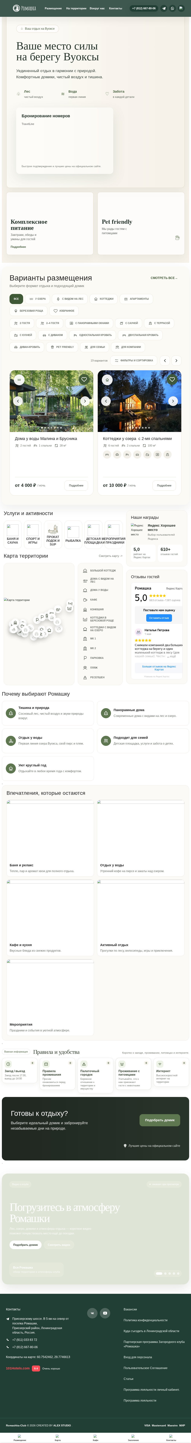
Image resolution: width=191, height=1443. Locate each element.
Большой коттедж (103, 570)
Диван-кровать (30, 347)
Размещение (53, 8)
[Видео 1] (159, 1273)
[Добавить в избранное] (84, 379)
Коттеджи (106, 298)
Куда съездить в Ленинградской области (151, 1331)
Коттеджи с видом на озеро (103, 629)
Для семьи (97, 347)
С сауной (131, 323)
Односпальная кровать (95, 335)
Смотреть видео (59, 1244)
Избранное (67, 310)
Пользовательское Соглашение (145, 1368)
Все (16, 298)
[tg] (163, 8)
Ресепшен (97, 677)
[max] (181, 8)
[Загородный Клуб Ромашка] (24, 8)
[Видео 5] (178, 1273)
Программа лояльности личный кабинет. (151, 1389)
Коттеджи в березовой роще (102, 619)
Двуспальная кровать (143, 335)
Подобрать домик (160, 1120)
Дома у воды (99, 590)
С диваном (55, 335)
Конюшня (97, 609)
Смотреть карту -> (111, 555)
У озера (40, 298)
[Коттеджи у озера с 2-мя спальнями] (139, 401)
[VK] (92, 1313)
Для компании (131, 347)
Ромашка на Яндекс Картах (156, 676)
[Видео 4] (174, 1273)
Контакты (115, 8)
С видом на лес (72, 298)
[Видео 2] (165, 1273)
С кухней (26, 335)
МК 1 (93, 638)
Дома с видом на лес (102, 580)
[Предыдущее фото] (18, 401)
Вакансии (130, 1309)
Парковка (97, 658)
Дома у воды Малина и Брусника (46, 438)
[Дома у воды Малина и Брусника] (51, 401)
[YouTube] (105, 1313)
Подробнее (18, 246)
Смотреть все (164, 278)
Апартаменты (139, 298)
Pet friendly (65, 347)
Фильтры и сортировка (136, 360)
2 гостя (25, 323)
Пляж (94, 667)
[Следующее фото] (85, 401)
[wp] (172, 8)
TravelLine (28, 123)
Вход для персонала (138, 1357)
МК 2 (93, 648)
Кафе (93, 599)
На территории (76, 8)
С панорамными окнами (92, 323)
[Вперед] (176, 361)
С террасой (162, 323)
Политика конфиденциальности (145, 1320)
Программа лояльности (140, 1400)
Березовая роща (31, 310)
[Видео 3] (169, 1273)
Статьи (128, 1378)
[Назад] (165, 361)
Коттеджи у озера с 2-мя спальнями (137, 438)
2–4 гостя (52, 323)
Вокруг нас (97, 8)
